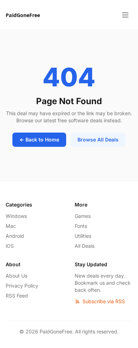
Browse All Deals (98, 139)
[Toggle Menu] (125, 15)
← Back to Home (39, 139)
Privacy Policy (22, 286)
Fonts (81, 226)
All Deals (84, 246)
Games (83, 216)
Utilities (83, 236)
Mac (11, 226)
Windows (16, 216)
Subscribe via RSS (103, 301)
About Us (16, 276)
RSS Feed (17, 296)
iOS (10, 246)
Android (15, 236)
